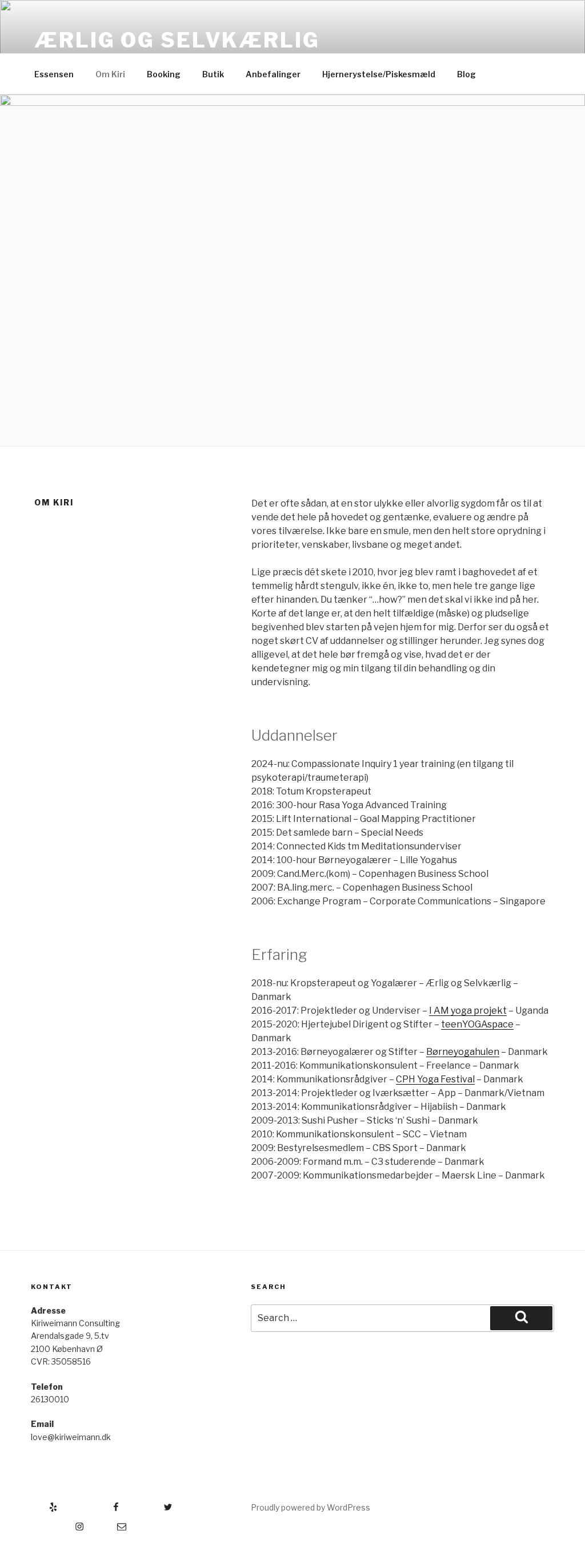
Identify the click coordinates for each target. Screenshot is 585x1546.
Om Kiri (110, 74)
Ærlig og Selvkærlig (177, 40)
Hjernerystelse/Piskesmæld (378, 74)
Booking (164, 74)
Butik (213, 74)
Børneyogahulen (462, 1051)
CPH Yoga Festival (435, 1079)
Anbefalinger (273, 74)
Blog (466, 74)
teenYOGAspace (477, 1024)
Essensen (54, 74)
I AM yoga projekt (468, 1010)
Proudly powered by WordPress (310, 1507)
